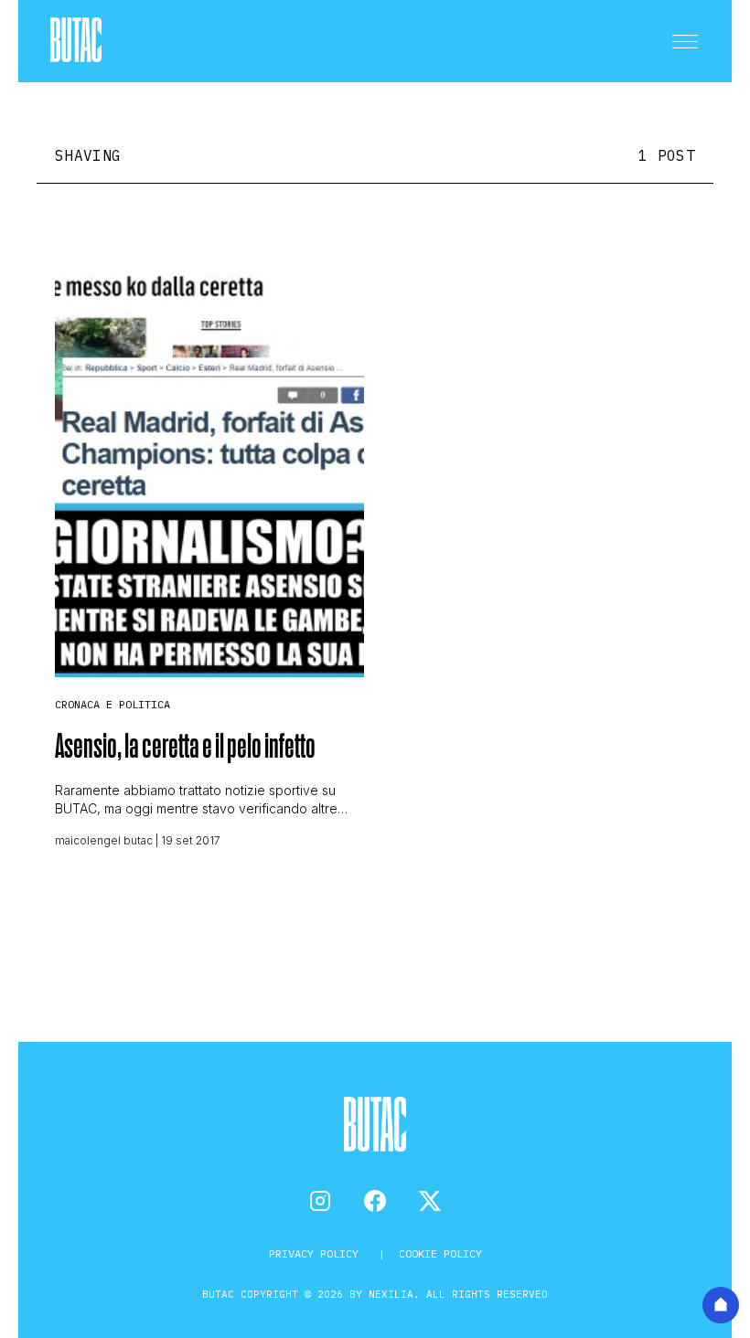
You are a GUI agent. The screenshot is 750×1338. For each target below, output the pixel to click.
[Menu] (685, 41)
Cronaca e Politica (112, 704)
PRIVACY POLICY (317, 1253)
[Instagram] (320, 1201)
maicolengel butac (104, 840)
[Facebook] (375, 1201)
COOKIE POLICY (440, 1253)
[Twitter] (430, 1201)
